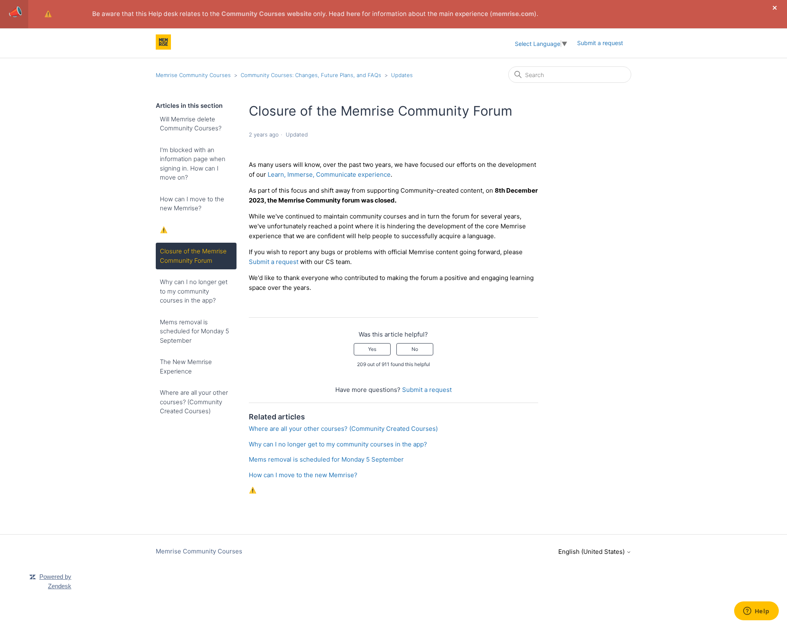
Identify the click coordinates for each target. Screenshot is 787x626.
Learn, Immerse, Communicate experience (329, 174)
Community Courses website (266, 14)
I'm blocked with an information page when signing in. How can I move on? (192, 164)
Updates (402, 75)
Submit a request (600, 42)
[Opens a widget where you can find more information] (756, 611)
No (415, 349)
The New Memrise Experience (186, 366)
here (353, 14)
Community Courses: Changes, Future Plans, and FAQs (311, 75)
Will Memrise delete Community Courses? (190, 123)
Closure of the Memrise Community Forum (193, 255)
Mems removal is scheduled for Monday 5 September (194, 331)
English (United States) (592, 551)
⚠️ (48, 14)
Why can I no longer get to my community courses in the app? (193, 291)
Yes (372, 349)
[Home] (163, 47)
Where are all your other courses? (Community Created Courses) (194, 402)
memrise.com (513, 14)
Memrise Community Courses (193, 75)
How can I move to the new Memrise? (192, 203)
